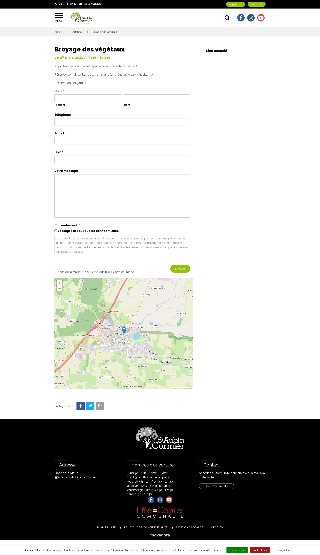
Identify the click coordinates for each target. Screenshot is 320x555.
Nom (59, 91)
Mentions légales (189, 527)
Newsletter (257, 4)
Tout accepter (237, 550)
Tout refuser (260, 550)
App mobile (235, 4)
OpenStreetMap (187, 388)
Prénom (60, 104)
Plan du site (106, 527)
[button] (124, 330)
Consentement (67, 225)
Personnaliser (283, 550)
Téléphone (62, 114)
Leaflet (178, 388)
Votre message (67, 171)
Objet (59, 152)
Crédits (217, 527)
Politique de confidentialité (146, 527)
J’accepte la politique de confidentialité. (88, 231)
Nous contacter (216, 486)
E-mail (60, 133)
